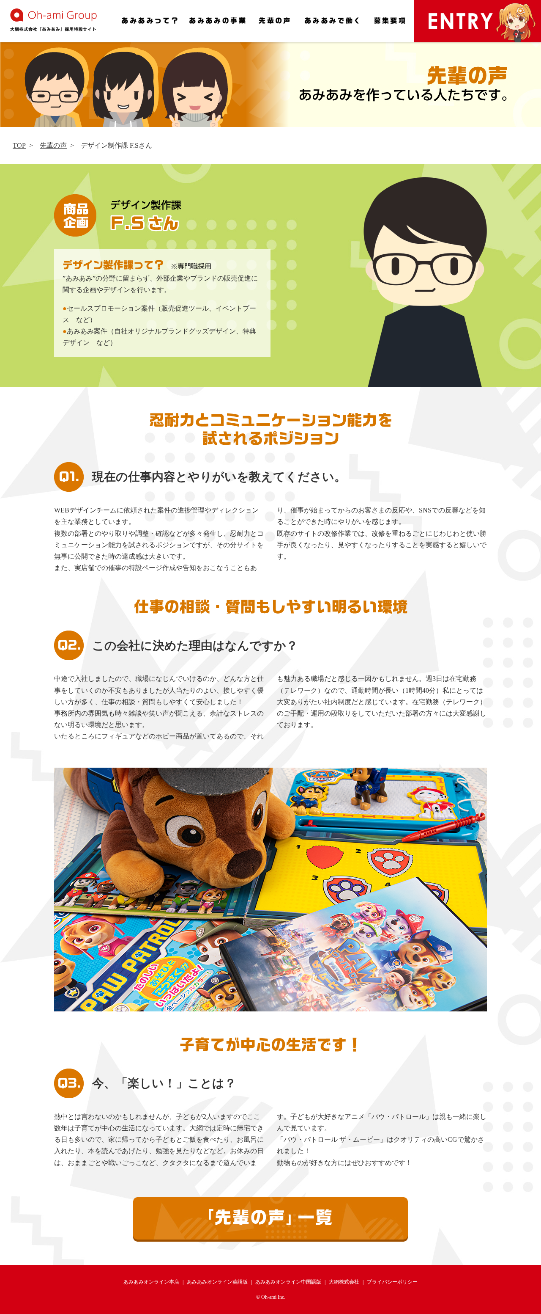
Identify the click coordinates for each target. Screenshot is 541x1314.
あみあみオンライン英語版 (217, 1282)
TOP (19, 145)
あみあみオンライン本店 (151, 1282)
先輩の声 (53, 145)
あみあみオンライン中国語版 (288, 1282)
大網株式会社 (344, 1282)
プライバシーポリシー (392, 1282)
